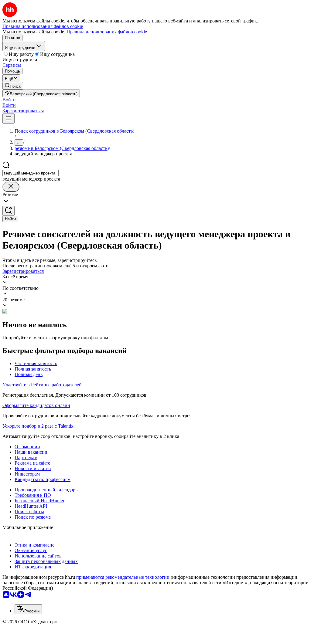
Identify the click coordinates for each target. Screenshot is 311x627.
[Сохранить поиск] (8, 211)
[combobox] (30, 173)
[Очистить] (10, 187)
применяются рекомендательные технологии (122, 577)
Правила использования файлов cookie (107, 31)
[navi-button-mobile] (8, 119)
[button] (9, 99)
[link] (12, 86)
